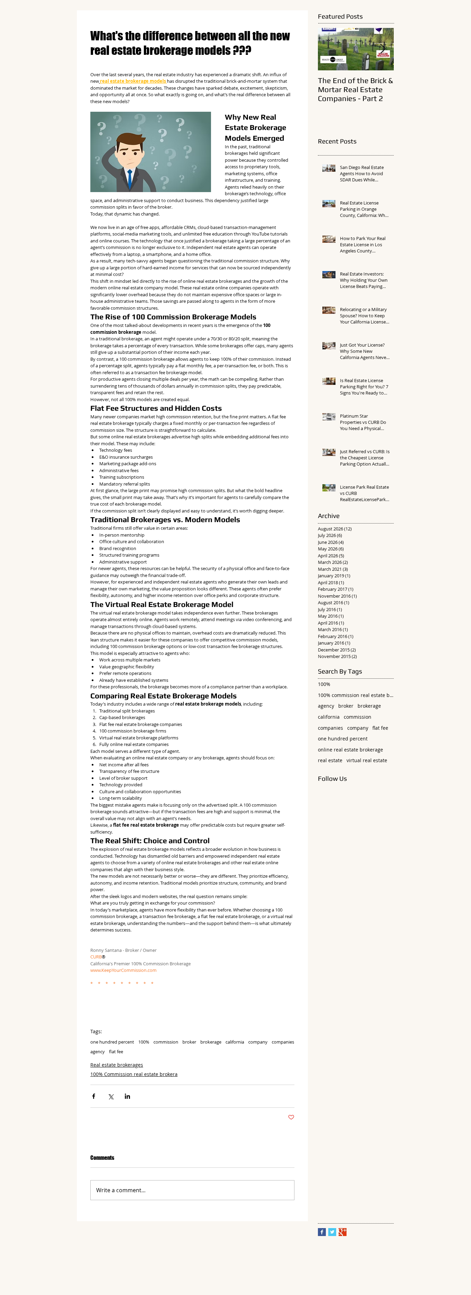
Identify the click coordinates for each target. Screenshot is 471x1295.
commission (165, 1042)
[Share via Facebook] (93, 1096)
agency (97, 1051)
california (235, 1042)
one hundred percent (112, 1042)
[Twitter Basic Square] (332, 1232)
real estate (330, 760)
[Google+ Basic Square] (343, 1232)
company (258, 1042)
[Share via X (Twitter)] (110, 1096)
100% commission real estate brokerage (356, 695)
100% (143, 1042)
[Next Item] (383, 49)
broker (189, 1042)
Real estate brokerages (116, 1065)
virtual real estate (367, 760)
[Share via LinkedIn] (127, 1096)
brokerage (210, 1042)
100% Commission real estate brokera (134, 1074)
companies (283, 1042)
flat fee (116, 1051)
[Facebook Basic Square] (322, 1232)
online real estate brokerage (350, 749)
